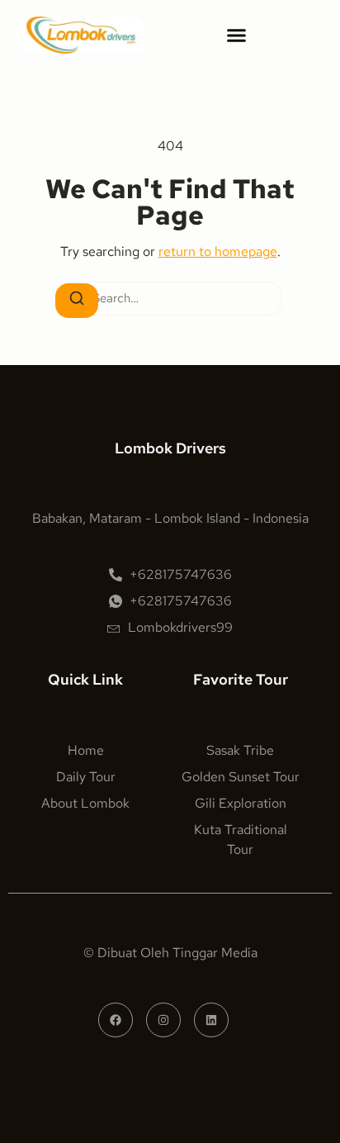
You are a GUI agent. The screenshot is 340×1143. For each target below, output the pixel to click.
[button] (237, 35)
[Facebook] (115, 1020)
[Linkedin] (211, 1020)
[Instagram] (163, 1020)
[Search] (76, 301)
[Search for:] (170, 298)
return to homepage (217, 251)
